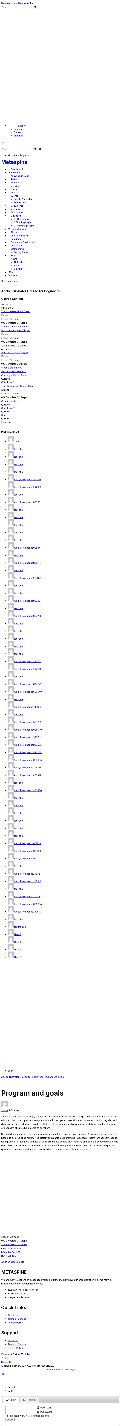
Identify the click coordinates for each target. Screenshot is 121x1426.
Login (12, 1399)
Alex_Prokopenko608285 (28, 615)
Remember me (40, 1415)
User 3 (17, 934)
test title (18, 449)
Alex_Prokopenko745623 (27, 706)
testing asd (20, 926)
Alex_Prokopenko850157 (27, 479)
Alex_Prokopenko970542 (28, 737)
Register (31, 1399)
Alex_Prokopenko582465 (28, 752)
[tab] (11, 1400)
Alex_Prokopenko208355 (28, 767)
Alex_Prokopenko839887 (28, 600)
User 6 (17, 957)
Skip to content (9, 3)
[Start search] (35, 7)
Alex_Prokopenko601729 (27, 843)
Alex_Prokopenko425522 (27, 775)
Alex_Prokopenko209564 (28, 873)
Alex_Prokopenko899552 (28, 744)
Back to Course (10, 1252)
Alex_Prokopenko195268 (27, 669)
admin (4, 1110)
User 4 (17, 941)
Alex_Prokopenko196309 (27, 487)
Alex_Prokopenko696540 (28, 691)
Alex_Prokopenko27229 (27, 896)
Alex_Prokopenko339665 (28, 759)
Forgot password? (16, 1415)
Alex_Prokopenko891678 (27, 562)
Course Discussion (12, 1262)
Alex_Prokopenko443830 (28, 790)
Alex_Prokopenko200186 (27, 881)
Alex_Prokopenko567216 (27, 722)
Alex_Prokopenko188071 (27, 858)
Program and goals (53, 1076)
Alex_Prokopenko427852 (27, 661)
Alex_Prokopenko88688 (27, 502)
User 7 (11, 1070)
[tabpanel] (60, 1174)
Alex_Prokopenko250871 (27, 578)
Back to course (9, 281)
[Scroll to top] (3, 1373)
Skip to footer (25, 3)
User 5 (17, 949)
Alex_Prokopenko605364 (28, 904)
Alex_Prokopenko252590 (27, 911)
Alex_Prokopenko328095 (28, 850)
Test (16, 441)
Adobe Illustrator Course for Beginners (22, 1076)
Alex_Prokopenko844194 (27, 684)
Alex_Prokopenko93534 (27, 547)
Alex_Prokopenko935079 (28, 729)
